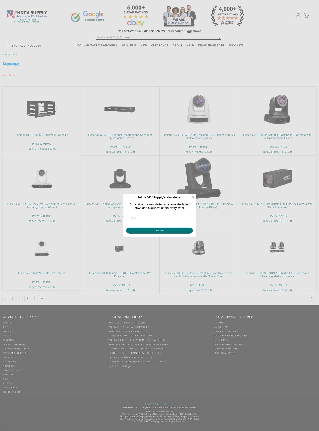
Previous (310, 411)
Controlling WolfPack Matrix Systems (130, 336)
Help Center (9, 357)
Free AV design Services (15, 349)
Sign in (6, 392)
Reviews (7, 383)
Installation (9, 362)
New (144, 45)
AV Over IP (128, 45)
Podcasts (236, 45)
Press (5, 379)
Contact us (8, 340)
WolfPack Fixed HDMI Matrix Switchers (130, 357)
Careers (7, 331)
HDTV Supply (221, 340)
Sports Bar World (224, 353)
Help (190, 45)
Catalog (7, 336)
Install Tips (8, 366)
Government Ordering (15, 353)
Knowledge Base (211, 45)
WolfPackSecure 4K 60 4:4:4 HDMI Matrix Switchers (136, 340)
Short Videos (9, 388)
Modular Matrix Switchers (96, 45)
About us (7, 323)
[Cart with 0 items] (306, 15)
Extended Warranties (14, 344)
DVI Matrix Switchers (226, 331)
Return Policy (167, 404)
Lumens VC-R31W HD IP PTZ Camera (41, 273)
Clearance (159, 45)
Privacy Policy (152, 404)
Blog (5, 327)
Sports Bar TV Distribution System (127, 331)
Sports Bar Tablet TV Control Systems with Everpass (138, 344)
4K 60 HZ (218, 323)
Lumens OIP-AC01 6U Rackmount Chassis (42, 135)
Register (19, 392)
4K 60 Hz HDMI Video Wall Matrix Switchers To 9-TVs (136, 349)
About (177, 45)
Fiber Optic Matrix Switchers (230, 336)
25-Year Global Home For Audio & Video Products (26, 21)
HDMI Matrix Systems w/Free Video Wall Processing (137, 362)
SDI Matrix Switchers (226, 349)
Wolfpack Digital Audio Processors (128, 323)
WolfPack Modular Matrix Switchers (129, 327)
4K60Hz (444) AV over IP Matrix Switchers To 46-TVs (135, 353)
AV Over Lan (221, 327)
